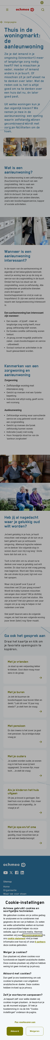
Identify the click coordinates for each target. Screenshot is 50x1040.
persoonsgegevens (32, 935)
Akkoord (15, 1031)
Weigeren (34, 1031)
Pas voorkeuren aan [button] (25, 1022)
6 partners (40, 941)
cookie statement (16, 938)
